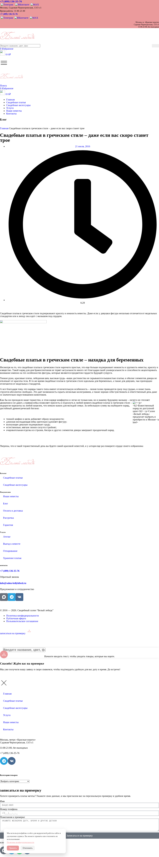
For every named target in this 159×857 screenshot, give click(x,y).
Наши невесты (11, 496)
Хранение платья (12, 558)
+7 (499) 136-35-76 (9, 14)
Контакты (8, 729)
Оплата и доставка (13, 510)
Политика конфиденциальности (20, 842)
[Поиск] (155, 45)
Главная (7, 693)
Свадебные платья (13, 477)
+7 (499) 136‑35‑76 (11, 1)
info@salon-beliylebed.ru (13, 583)
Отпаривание (10, 551)
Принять (13, 848)
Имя (2, 801)
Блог (5, 503)
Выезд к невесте (11, 543)
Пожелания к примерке (12, 817)
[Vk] (19, 597)
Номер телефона (8, 809)
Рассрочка (8, 518)
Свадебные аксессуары (15, 485)
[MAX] (34, 4)
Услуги (7, 715)
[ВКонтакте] (22, 4)
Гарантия (8, 525)
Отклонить (28, 848)
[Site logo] (17, 42)
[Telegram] (7, 4)
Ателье (6, 536)
